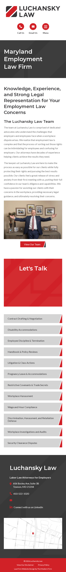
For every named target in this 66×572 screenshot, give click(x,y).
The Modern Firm (44, 569)
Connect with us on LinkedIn (28, 507)
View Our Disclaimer (25, 565)
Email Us (33, 33)
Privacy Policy (43, 565)
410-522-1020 (21, 493)
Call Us (20, 33)
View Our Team (32, 244)
